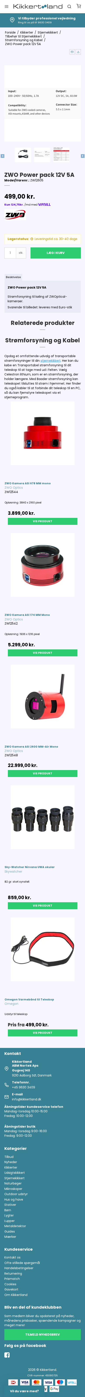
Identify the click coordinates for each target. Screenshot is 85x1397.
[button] (72, 51)
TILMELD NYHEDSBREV (42, 1334)
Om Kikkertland (15, 1295)
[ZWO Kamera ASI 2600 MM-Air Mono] (43, 703)
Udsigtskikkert (14, 1173)
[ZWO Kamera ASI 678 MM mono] (43, 439)
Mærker (10, 1237)
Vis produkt (42, 521)
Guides (9, 1231)
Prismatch (12, 1279)
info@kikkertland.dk (26, 1099)
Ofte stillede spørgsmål (22, 1263)
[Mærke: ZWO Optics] (15, 220)
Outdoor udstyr (16, 1194)
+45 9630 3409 (23, 1087)
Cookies (10, 1284)
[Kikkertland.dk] (38, 6)
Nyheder (10, 1162)
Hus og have (13, 1199)
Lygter (9, 1215)
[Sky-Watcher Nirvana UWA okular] (43, 823)
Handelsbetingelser (18, 1268)
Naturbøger (13, 1183)
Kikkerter (10, 1167)
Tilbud (9, 1157)
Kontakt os (12, 1257)
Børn (7, 1210)
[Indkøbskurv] (78, 6)
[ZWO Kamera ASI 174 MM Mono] (43, 571)
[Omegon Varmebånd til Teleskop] (43, 955)
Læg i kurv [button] (56, 253)
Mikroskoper (13, 1189)
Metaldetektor (15, 1226)
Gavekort (11, 1289)
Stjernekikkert (14, 1178)
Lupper (9, 1221)
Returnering (13, 1273)
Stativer (10, 1205)
